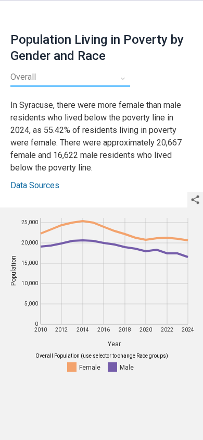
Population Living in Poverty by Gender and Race (97, 47)
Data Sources (34, 185)
